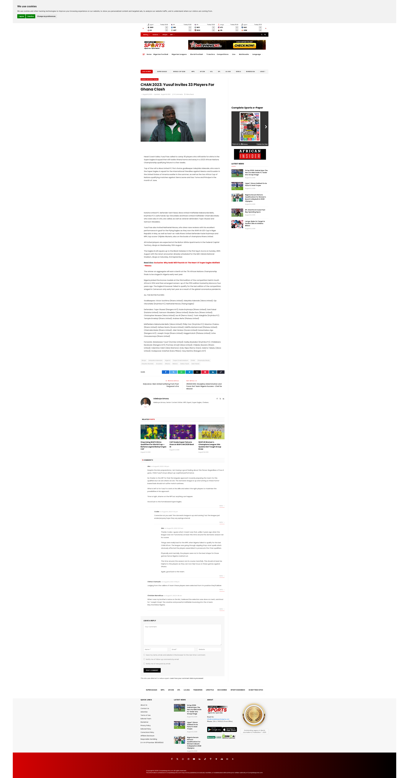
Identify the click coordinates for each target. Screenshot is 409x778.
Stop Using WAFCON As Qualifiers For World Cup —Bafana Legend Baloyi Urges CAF (153, 445)
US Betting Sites (256, 690)
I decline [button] (30, 16)
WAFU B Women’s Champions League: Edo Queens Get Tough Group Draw (209, 445)
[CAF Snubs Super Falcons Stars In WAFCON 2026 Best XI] (182, 432)
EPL (219, 71)
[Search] (265, 34)
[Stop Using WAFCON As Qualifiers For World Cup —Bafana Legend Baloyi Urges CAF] (154, 432)
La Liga (228, 71)
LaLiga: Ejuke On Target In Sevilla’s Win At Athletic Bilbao (255, 223)
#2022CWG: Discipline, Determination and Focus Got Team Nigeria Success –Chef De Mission (204, 386)
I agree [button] (21, 16)
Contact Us (145, 708)
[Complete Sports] (154, 45)
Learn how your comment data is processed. (186, 678)
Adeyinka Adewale (155, 360)
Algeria (167, 360)
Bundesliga (250, 71)
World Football (196, 54)
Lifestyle (210, 690)
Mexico (175, 364)
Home (149, 54)
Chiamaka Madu (204, 360)
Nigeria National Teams (149, 79)
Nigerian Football (160, 54)
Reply (221, 506)
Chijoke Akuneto (148, 364)
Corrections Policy (147, 732)
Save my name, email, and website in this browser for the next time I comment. (176, 655)
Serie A (238, 71)
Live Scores (146, 71)
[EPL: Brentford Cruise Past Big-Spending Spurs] (237, 213)
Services (155, 34)
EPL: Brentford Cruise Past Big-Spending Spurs (255, 211)
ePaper (164, 34)
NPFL (193, 71)
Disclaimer (144, 722)
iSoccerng (222, 690)
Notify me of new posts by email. (158, 664)
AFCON (202, 71)
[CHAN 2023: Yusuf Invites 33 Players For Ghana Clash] (173, 141)
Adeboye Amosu (161, 399)
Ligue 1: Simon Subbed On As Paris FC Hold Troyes (256, 184)
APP (171, 34)
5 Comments (178, 94)
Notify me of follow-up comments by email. (162, 659)
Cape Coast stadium (180, 360)
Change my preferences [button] (46, 16)
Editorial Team (146, 719)
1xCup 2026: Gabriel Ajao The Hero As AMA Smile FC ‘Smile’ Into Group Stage (256, 172)
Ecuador (159, 364)
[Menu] (144, 54)
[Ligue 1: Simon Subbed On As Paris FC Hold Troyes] (237, 186)
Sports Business (238, 690)
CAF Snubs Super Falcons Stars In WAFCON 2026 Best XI (181, 444)
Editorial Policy (146, 729)
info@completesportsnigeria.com (218, 719)
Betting (145, 34)
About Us (144, 705)
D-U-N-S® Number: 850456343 (152, 742)
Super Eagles (162, 71)
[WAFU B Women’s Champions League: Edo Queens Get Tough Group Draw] (211, 432)
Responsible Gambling (149, 739)
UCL (211, 71)
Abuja (144, 360)
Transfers (210, 54)
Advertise (144, 712)
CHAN (193, 360)
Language (256, 54)
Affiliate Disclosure (147, 736)
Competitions (223, 54)
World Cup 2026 (179, 71)
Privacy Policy (146, 725)
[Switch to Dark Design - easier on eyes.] (262, 34)
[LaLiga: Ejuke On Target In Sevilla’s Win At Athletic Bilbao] (237, 224)
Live (233, 54)
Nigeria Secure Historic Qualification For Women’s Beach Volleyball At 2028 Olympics (255, 198)
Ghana (167, 364)
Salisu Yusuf (184, 364)
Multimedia (244, 54)
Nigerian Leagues (179, 54)
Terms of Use (145, 715)
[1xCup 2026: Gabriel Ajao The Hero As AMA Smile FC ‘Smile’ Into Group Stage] (237, 173)
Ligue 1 (262, 71)
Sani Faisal (195, 364)
